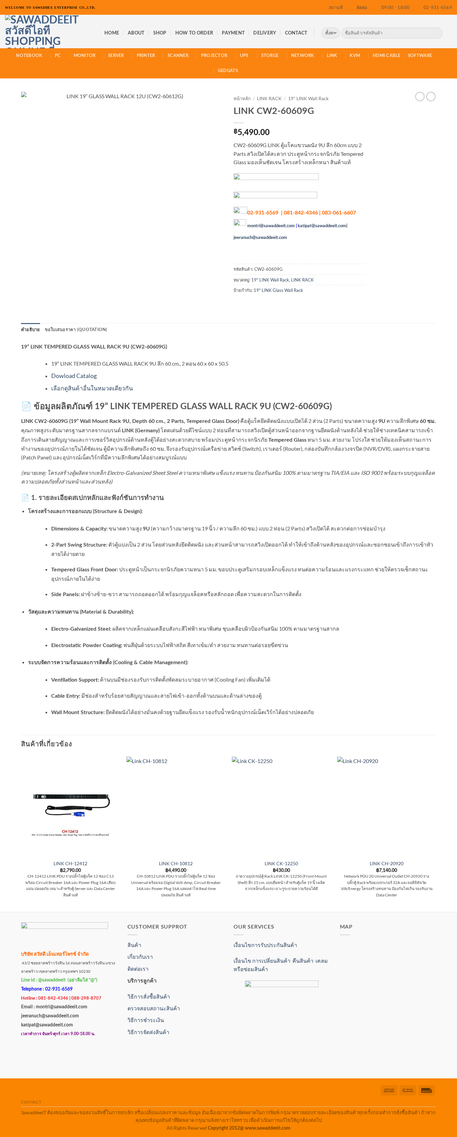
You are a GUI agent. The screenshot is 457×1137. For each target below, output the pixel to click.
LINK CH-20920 (386, 863)
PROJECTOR (214, 56)
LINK (332, 56)
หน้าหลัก (242, 98)
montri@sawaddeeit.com (271, 226)
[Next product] (420, 96)
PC (58, 56)
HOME (111, 33)
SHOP (160, 33)
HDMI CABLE (386, 56)
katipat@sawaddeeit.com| (322, 226)
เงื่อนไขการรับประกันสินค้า (265, 945)
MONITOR (85, 56)
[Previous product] (431, 96)
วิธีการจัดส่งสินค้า (148, 1032)
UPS (244, 56)
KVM (355, 56)
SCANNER (178, 56)
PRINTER (146, 56)
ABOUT (136, 33)
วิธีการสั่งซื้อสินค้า (148, 996)
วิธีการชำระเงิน (145, 1020)
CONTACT (296, 33)
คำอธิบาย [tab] (30, 330)
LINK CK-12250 (281, 863)
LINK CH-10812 (176, 863)
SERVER (116, 56)
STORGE (270, 56)
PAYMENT (233, 33)
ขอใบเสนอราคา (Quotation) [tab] (76, 330)
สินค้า (134, 945)
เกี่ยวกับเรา (140, 956)
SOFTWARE (420, 56)
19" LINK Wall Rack (308, 98)
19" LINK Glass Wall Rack (278, 290)
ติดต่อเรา (138, 968)
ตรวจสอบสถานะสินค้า (153, 1008)
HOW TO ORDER (194, 33)
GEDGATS (228, 71)
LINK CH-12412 (70, 863)
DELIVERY (264, 33)
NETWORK (302, 56)
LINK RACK (269, 98)
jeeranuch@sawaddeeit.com (260, 238)
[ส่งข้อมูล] (436, 33)
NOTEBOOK (29, 56)
